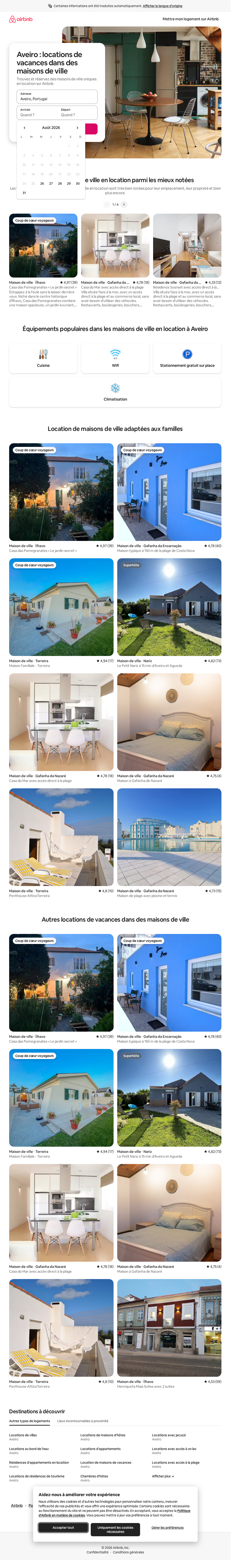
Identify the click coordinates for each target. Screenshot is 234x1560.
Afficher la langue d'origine (162, 6)
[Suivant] (124, 204)
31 (24, 193)
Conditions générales (128, 1552)
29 (69, 183)
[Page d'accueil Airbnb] (20, 19)
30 (78, 183)
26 (42, 183)
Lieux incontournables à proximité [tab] (82, 1421)
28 (60, 183)
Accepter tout (63, 1528)
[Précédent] (107, 204)
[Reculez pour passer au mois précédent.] (24, 127)
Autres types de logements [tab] (29, 1421)
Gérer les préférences (167, 1528)
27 (51, 183)
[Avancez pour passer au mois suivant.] (77, 127)
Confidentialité (98, 1552)
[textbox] (36, 115)
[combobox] (57, 99)
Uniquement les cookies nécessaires (115, 1530)
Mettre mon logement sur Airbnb (191, 19)
